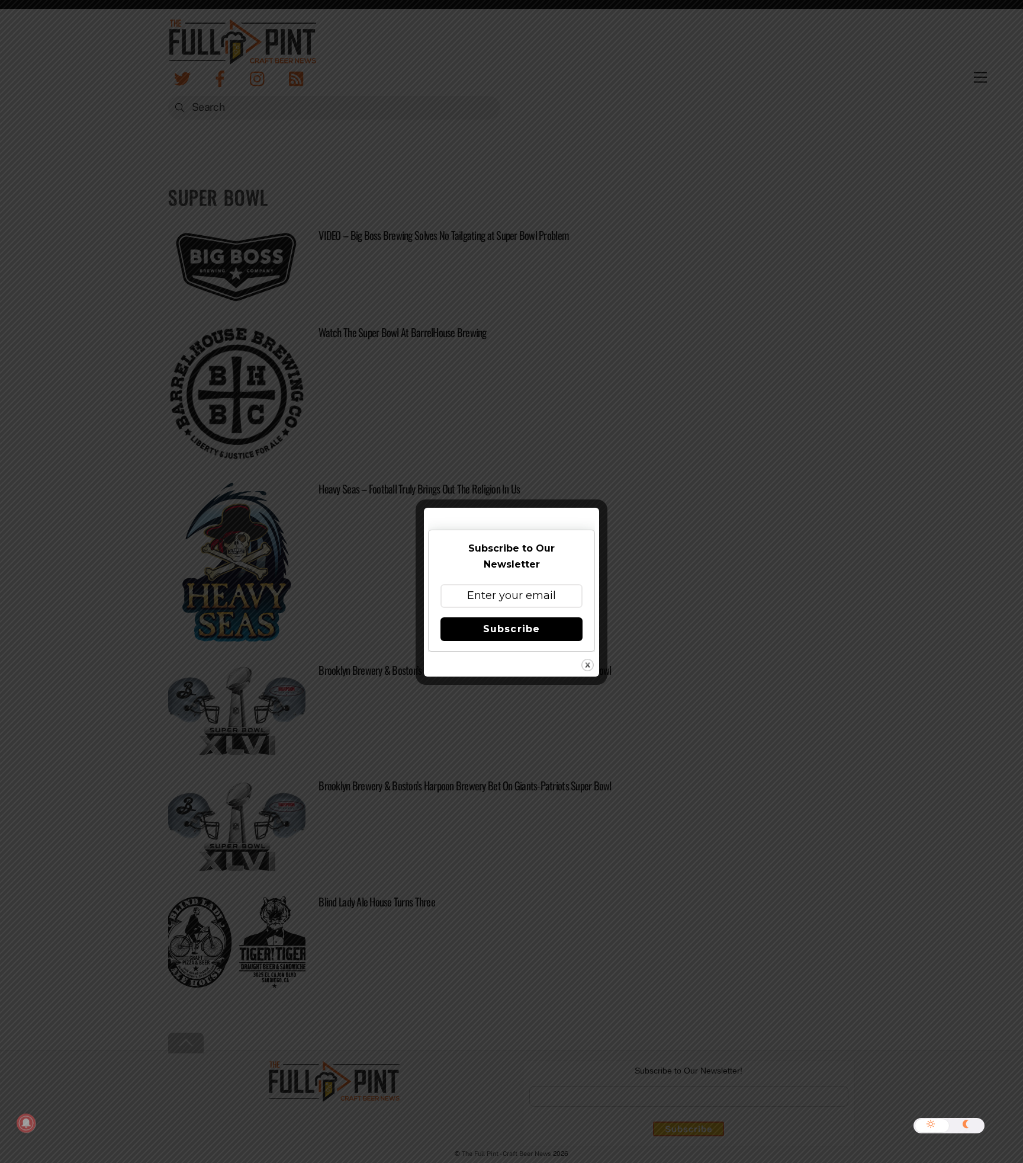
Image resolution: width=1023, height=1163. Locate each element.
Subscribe (511, 629)
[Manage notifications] (26, 1123)
